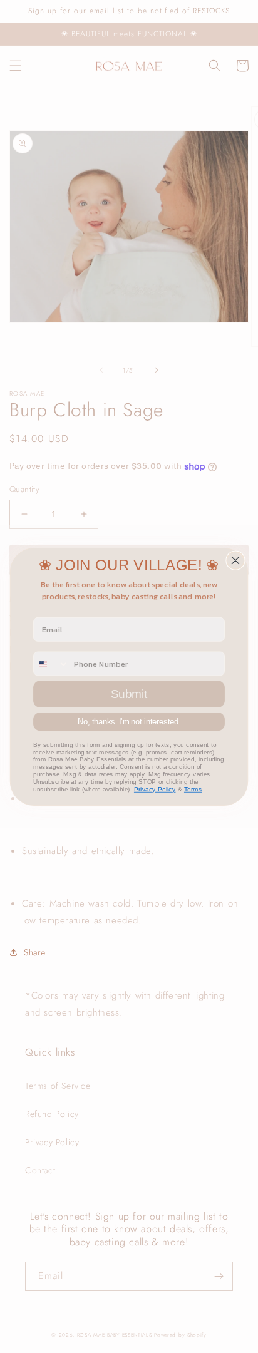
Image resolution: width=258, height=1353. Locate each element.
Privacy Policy (155, 789)
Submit (129, 693)
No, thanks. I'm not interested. (129, 721)
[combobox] (51, 663)
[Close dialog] (235, 560)
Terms (193, 789)
